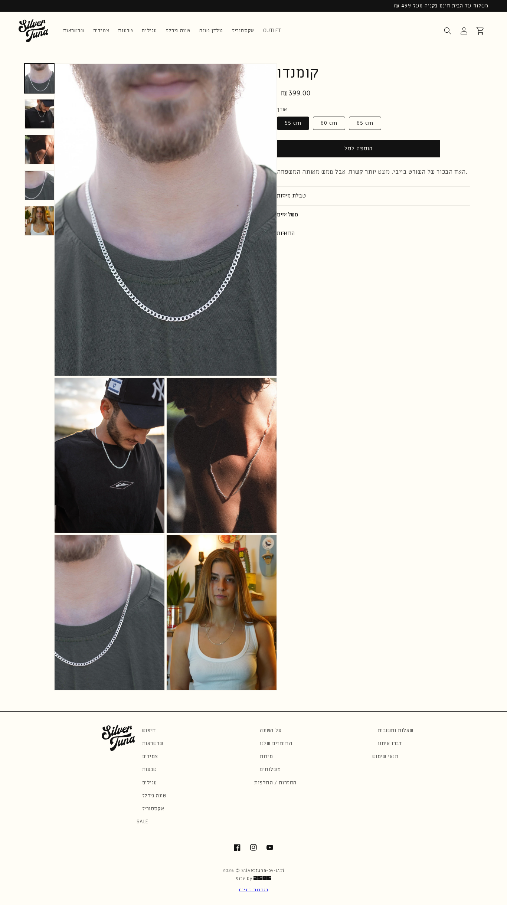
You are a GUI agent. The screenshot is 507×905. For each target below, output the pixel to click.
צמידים (150, 756)
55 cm (293, 122)
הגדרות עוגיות (253, 890)
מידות (266, 756)
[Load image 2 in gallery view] (39, 114)
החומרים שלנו (276, 743)
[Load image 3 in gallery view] (39, 149)
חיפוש (149, 730)
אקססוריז (153, 808)
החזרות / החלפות (275, 782)
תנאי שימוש (385, 756)
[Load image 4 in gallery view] (39, 185)
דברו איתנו (390, 743)
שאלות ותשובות (395, 730)
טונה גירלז (154, 795)
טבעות (149, 769)
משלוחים (270, 769)
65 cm (365, 122)
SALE (142, 821)
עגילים (149, 782)
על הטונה (271, 730)
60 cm (329, 122)
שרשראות (152, 743)
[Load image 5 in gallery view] (39, 221)
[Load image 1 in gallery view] (39, 78)
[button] (447, 31)
